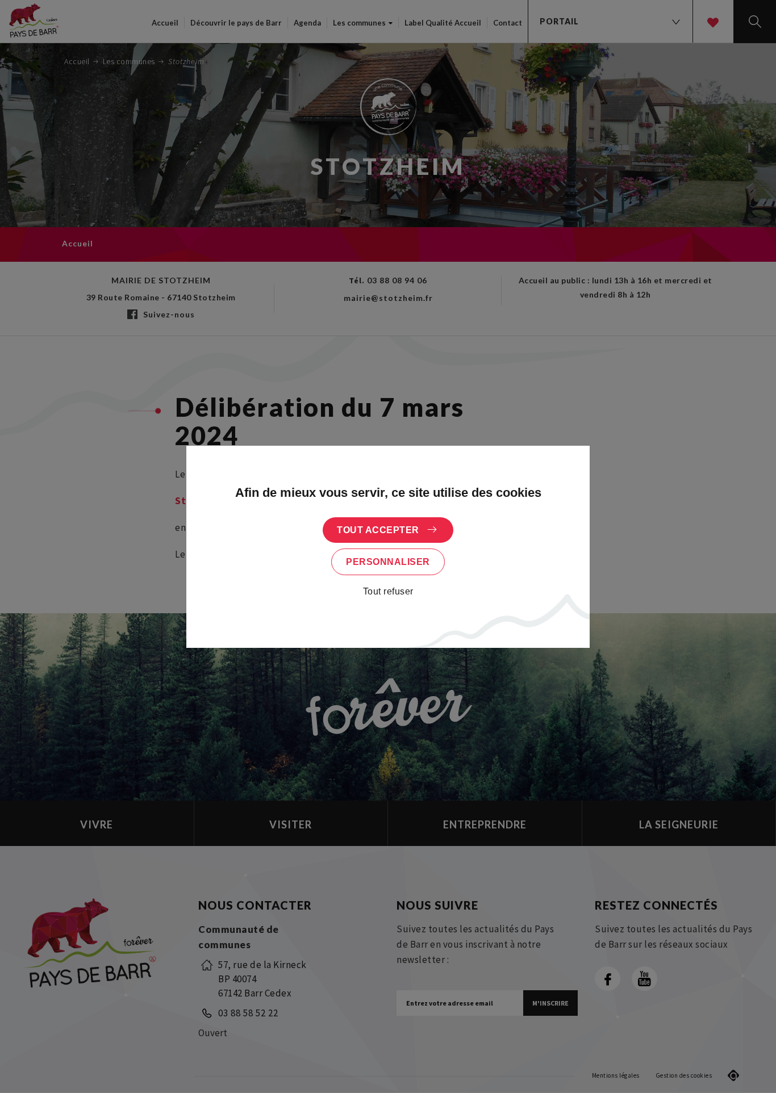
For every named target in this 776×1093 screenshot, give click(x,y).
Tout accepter (378, 530)
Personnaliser (388, 562)
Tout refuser (388, 591)
